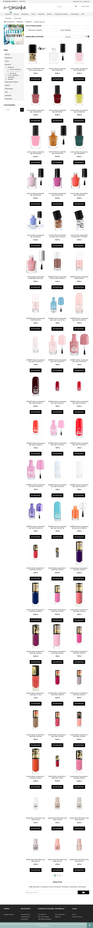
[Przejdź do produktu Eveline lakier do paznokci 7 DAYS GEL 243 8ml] (57, 720)
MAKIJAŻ (7, 54)
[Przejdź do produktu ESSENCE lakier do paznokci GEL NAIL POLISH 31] (57, 470)
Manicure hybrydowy (15, 69)
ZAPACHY (7, 85)
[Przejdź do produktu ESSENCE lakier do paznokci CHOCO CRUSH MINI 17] (57, 261)
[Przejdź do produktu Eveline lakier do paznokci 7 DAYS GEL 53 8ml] (57, 761)
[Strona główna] (15, 7)
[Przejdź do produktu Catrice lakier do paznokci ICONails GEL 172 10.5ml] (57, 220)
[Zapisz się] (83, 892)
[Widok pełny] (88, 36)
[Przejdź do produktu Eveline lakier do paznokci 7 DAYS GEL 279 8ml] (79, 720)
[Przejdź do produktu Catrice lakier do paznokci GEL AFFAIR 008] (36, 95)
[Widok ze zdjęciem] (86, 36)
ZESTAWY (10, 79)
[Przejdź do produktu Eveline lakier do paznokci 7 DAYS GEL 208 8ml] (57, 678)
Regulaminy (58, 916)
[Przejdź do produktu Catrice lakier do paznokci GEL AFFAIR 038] (36, 137)
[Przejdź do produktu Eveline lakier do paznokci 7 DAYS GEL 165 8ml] (57, 636)
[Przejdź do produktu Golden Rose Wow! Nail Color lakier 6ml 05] (57, 803)
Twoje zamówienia (25, 914)
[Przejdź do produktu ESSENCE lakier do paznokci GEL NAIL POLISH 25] (79, 428)
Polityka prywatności (9, 914)
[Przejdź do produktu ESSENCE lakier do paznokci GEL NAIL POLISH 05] (36, 345)
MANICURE (11, 67)
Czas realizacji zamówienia (44, 919)
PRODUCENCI (8, 99)
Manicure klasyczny (15, 71)
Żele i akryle (13, 73)
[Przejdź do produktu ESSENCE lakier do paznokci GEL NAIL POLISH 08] (79, 345)
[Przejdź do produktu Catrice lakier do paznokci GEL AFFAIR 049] (57, 178)
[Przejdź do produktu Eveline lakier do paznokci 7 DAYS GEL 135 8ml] (79, 553)
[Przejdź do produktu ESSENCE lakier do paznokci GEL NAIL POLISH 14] (57, 386)
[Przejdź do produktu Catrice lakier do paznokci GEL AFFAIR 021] (57, 95)
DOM (6, 92)
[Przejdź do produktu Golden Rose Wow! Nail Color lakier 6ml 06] (79, 803)
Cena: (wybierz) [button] (65, 30)
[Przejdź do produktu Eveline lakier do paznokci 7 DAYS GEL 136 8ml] (36, 594)
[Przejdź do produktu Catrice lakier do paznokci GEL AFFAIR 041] (79, 137)
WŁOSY (7, 61)
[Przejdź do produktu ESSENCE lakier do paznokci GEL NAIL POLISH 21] (57, 428)
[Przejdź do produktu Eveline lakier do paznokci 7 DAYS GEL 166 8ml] (79, 636)
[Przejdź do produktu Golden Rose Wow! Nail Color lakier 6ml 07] (36, 844)
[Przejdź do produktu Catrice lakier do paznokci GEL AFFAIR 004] (79, 53)
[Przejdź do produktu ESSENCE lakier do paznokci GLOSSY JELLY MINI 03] (79, 511)
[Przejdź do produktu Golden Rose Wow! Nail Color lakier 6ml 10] (79, 844)
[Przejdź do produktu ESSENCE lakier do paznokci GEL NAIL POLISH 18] (36, 428)
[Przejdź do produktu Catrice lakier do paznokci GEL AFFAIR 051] (36, 220)
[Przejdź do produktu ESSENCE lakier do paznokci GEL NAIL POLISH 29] (36, 469)
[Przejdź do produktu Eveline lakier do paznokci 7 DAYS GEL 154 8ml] (79, 594)
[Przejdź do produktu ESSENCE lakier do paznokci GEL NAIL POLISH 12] (36, 386)
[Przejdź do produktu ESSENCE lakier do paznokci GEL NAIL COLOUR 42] (57, 303)
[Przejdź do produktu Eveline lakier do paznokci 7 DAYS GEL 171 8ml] (36, 678)
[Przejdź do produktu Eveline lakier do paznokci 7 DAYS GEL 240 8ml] (36, 720)
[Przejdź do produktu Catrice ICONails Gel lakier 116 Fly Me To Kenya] (36, 53)
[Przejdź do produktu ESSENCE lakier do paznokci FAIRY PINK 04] (79, 261)
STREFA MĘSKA (9, 89)
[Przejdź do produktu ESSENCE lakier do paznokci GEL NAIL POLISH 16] (79, 386)
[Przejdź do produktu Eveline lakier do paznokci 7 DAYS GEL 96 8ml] (79, 761)
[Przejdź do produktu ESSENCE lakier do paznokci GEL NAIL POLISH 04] (79, 303)
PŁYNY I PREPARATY (13, 75)
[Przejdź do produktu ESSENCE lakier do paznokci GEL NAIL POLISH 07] (57, 345)
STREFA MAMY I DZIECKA (11, 82)
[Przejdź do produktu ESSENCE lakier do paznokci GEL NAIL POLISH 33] (79, 470)
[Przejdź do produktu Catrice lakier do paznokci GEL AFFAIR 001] (57, 53)
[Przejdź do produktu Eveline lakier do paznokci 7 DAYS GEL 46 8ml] (36, 761)
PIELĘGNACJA (8, 58)
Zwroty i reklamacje (60, 914)
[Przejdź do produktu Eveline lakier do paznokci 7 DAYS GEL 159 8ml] (36, 636)
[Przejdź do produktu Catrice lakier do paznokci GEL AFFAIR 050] (79, 178)
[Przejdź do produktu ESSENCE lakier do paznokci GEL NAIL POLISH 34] (36, 511)
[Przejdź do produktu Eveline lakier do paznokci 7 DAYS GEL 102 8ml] (36, 553)
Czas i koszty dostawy (43, 916)
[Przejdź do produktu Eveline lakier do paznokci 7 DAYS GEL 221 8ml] (79, 678)
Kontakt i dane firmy (77, 916)
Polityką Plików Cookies (42, 924)
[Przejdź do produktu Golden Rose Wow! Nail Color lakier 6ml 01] (36, 803)
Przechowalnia (24, 919)
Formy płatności (42, 914)
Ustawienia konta (25, 916)
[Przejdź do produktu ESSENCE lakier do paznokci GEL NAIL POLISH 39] (57, 511)
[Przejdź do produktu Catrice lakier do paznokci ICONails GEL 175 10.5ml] (79, 220)
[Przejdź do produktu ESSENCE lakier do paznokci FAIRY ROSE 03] (36, 303)
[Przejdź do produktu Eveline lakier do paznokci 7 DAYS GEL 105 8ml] (57, 553)
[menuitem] (8, 14)
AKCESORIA (11, 77)
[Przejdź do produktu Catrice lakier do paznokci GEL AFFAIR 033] (79, 95)
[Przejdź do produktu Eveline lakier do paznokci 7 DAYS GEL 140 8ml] (57, 594)
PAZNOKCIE (8, 64)
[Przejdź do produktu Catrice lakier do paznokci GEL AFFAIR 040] (57, 137)
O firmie (74, 914)
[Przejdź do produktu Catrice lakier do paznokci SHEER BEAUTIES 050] (36, 261)
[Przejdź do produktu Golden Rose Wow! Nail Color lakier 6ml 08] (57, 844)
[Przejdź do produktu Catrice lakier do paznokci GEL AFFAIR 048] (36, 178)
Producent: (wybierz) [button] (35, 30)
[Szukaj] (75, 6)
